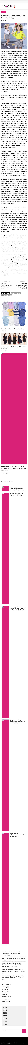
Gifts (3, 989)
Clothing (3, 11)
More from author (15, 293)
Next (7, 473)
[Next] (6, 946)
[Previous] (3, 946)
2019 (5, 1024)
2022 (5, 1016)
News (3, 994)
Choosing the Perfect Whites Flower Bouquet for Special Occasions (17, 721)
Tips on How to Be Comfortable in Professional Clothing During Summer (14, 467)
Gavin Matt (3, 20)
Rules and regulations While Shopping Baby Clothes (21, 286)
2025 (5, 1007)
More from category (7, 295)
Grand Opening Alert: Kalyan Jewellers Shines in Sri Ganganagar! (17, 835)
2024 (5, 1010)
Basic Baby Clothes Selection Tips (12, 329)
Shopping (5, 1001)
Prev (4, 473)
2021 (5, 1019)
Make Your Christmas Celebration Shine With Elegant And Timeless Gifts (17, 488)
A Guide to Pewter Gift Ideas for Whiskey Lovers (17, 494)
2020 (5, 1021)
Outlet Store (5, 999)
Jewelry (4, 991)
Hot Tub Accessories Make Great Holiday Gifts (6, 286)
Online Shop (5, 996)
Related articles (6, 293)
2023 (5, 1013)
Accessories (5, 984)
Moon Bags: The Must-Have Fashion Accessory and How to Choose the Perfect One (18, 608)
